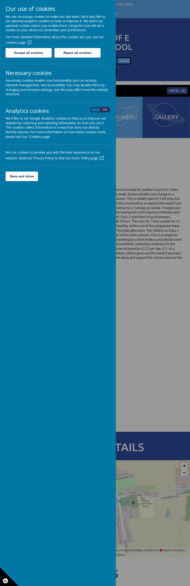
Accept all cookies (28, 53)
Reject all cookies (77, 53)
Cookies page (16, 42)
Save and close (22, 176)
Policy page (89, 158)
